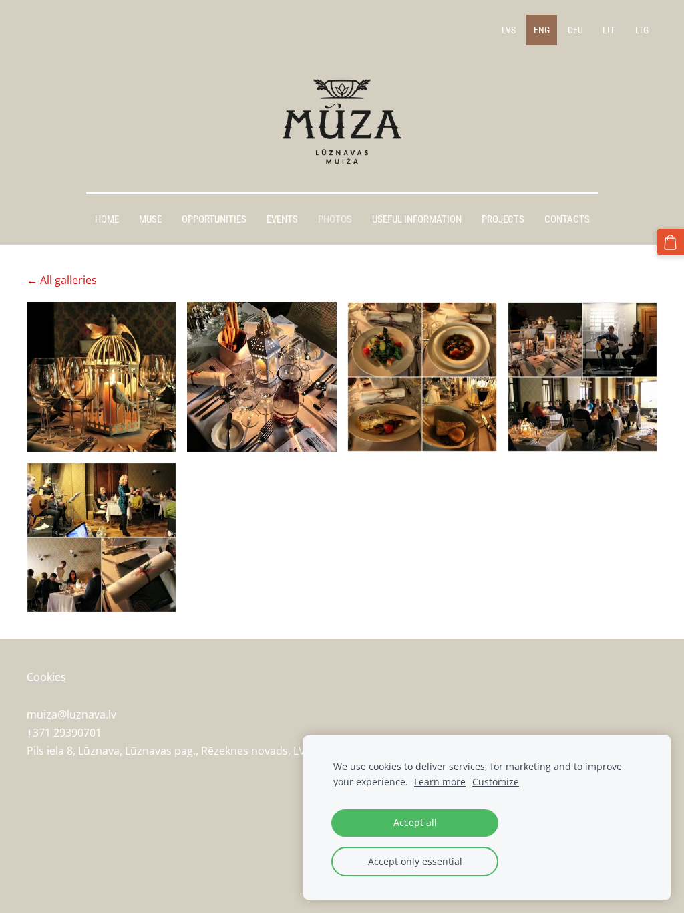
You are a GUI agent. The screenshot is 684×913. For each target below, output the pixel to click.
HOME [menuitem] (107, 219)
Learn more (440, 781)
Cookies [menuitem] (46, 677)
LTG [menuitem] (642, 30)
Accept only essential (415, 861)
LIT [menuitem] (609, 30)
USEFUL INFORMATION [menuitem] (417, 219)
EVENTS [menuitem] (282, 219)
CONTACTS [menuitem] (567, 219)
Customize (495, 781)
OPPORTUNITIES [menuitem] (214, 219)
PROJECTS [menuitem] (503, 219)
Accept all (415, 822)
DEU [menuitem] (575, 30)
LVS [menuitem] (509, 30)
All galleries (68, 280)
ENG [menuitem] (542, 30)
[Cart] (670, 242)
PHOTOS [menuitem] (335, 219)
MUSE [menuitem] (150, 219)
